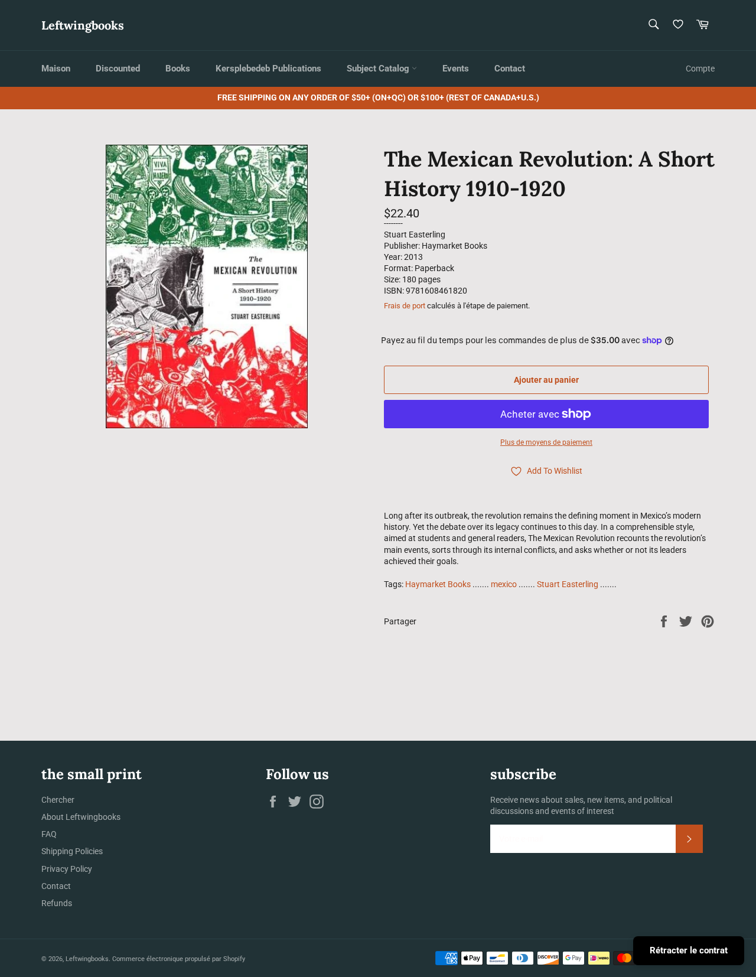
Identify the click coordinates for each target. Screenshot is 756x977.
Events (455, 68)
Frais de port (404, 305)
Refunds (56, 903)
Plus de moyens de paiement (546, 442)
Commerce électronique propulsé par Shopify (178, 959)
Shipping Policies (72, 851)
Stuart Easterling (567, 584)
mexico (504, 584)
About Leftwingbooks (80, 817)
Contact (509, 68)
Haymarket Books (438, 584)
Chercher (57, 800)
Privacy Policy (66, 869)
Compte (700, 68)
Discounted (118, 68)
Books (177, 68)
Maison (55, 68)
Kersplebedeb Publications (268, 68)
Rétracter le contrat (689, 950)
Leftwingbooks (82, 25)
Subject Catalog (379, 68)
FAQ (49, 834)
